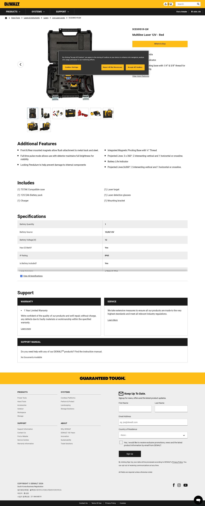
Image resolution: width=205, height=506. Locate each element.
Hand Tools (15, 18)
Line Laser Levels (58, 18)
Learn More (113, 320)
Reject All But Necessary (112, 67)
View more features (140, 76)
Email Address (125, 416)
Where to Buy (160, 44)
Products (11, 11)
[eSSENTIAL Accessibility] (168, 4)
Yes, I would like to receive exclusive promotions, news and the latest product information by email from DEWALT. (153, 443)
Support (61, 11)
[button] (174, 485)
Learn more (26, 329)
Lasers (46, 18)
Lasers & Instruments (32, 18)
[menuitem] (13, 11)
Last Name (159, 403)
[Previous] (20, 64)
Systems (37, 11)
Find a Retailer (181, 12)
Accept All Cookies (135, 67)
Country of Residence (128, 429)
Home (6, 18)
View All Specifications (33, 276)
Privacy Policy (177, 462)
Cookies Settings (71, 67)
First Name (123, 403)
